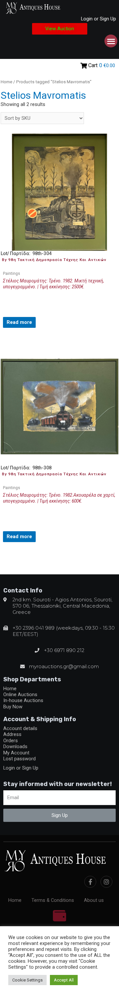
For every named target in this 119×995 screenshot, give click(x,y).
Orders (10, 741)
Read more (19, 322)
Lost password (19, 759)
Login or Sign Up (98, 19)
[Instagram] (106, 882)
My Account (16, 753)
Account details (20, 728)
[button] (59, 29)
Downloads (15, 746)
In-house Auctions (23, 700)
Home (6, 81)
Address (12, 734)
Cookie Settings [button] (27, 980)
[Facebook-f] (90, 882)
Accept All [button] (64, 980)
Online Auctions (20, 694)
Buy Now (12, 707)
